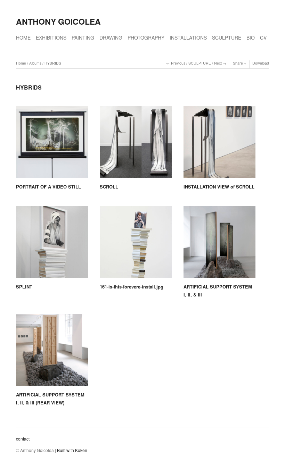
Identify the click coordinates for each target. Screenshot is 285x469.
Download (260, 63)
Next (218, 63)
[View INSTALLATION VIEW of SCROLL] (219, 144)
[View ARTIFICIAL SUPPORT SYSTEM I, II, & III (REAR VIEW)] (52, 352)
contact (23, 439)
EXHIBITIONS (51, 37)
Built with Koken (72, 450)
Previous (178, 63)
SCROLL (109, 186)
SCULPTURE (226, 37)
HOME (23, 37)
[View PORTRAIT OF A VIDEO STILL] (52, 144)
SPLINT (24, 286)
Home (21, 63)
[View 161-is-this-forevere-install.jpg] (136, 244)
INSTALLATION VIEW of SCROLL (219, 186)
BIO (250, 37)
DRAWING (110, 37)
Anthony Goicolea (58, 21)
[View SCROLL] (136, 144)
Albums (35, 63)
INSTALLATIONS (188, 37)
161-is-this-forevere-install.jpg (131, 286)
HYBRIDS (52, 63)
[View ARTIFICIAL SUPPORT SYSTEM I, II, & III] (219, 244)
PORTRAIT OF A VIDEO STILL (48, 186)
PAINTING (83, 37)
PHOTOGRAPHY (146, 37)
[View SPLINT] (52, 244)
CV (263, 37)
